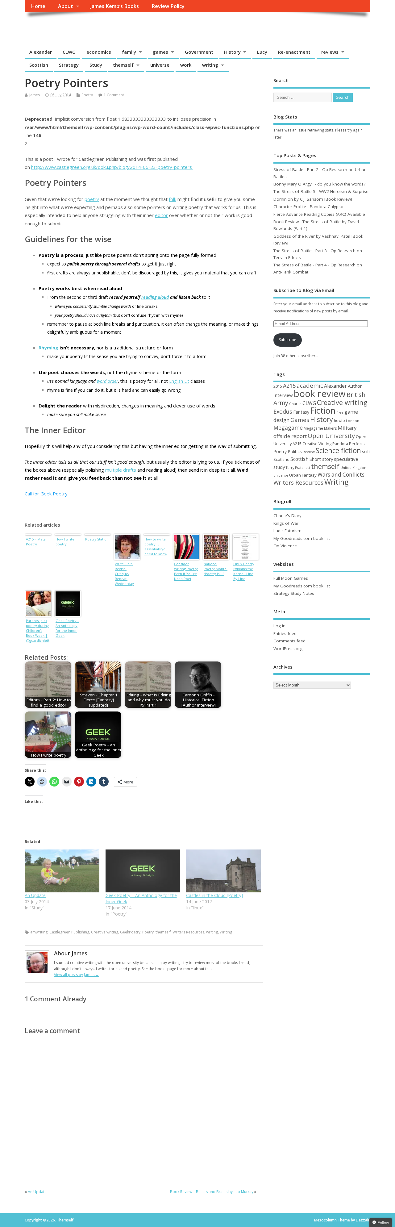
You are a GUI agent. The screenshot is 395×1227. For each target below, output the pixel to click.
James (34, 95)
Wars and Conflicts (341, 474)
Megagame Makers (320, 428)
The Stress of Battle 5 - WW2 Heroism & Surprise (320, 191)
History (232, 52)
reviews (330, 52)
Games (299, 420)
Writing (226, 932)
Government (199, 52)
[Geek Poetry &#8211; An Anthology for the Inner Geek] (143, 870)
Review (309, 451)
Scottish (38, 65)
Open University (331, 435)
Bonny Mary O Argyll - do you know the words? (319, 184)
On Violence (285, 546)
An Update (35, 895)
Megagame (288, 427)
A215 (289, 385)
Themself (48, 26)
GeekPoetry (130, 932)
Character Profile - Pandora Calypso (308, 206)
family (129, 52)
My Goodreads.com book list (301, 538)
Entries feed (285, 633)
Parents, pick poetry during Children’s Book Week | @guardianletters (37, 631)
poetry (92, 199)
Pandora (340, 443)
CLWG (69, 52)
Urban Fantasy (303, 475)
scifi (366, 451)
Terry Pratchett (298, 467)
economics (98, 52)
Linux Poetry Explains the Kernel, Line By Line (243, 571)
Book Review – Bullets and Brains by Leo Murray (211, 1191)
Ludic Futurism (287, 530)
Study (95, 65)
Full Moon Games (290, 578)
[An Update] (62, 870)
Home (38, 6)
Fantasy (301, 412)
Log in (279, 625)
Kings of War (285, 523)
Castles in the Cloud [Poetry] (214, 895)
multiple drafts (120, 470)
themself (123, 65)
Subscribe (287, 339)
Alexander (40, 52)
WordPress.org (287, 648)
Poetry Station (97, 539)
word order (107, 381)
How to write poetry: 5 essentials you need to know (156, 546)
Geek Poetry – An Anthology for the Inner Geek (67, 628)
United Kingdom (354, 467)
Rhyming (48, 347)
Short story (321, 459)
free (339, 412)
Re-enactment (294, 52)
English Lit (179, 381)
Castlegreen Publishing (69, 932)
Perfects (357, 443)
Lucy (262, 52)
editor (161, 215)
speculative (346, 459)
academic (310, 385)
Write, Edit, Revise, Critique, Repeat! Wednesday (124, 573)
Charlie (295, 403)
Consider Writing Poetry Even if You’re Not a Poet (186, 571)
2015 (277, 386)
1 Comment (114, 95)
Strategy (69, 65)
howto (339, 420)
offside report (290, 436)
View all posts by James (76, 974)
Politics (295, 451)
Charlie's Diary (287, 515)
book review (320, 393)
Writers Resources (188, 932)
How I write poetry (65, 541)
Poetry (87, 95)
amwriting (39, 932)
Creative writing (104, 932)
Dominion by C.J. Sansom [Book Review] (312, 199)
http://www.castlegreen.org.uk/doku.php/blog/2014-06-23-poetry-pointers (112, 167)
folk (172, 199)
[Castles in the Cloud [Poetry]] (223, 870)
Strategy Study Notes (293, 593)
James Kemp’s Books (114, 6)
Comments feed (289, 641)
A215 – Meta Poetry (36, 541)
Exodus (282, 411)
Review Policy (168, 6)
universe (159, 65)
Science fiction (338, 450)
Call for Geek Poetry (46, 493)
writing (210, 65)
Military (347, 427)
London (352, 420)
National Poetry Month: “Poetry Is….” (215, 568)
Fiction (322, 410)
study (279, 467)
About (65, 6)
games (160, 52)
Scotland (281, 459)
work (185, 65)
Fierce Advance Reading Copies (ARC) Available (319, 214)
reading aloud (155, 297)
